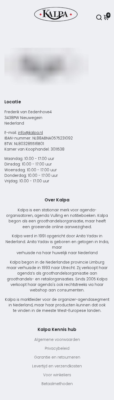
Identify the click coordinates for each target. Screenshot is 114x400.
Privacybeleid (57, 348)
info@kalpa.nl (30, 132)
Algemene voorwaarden (57, 339)
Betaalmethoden (57, 383)
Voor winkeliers (57, 375)
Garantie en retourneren (57, 357)
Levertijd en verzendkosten (57, 366)
